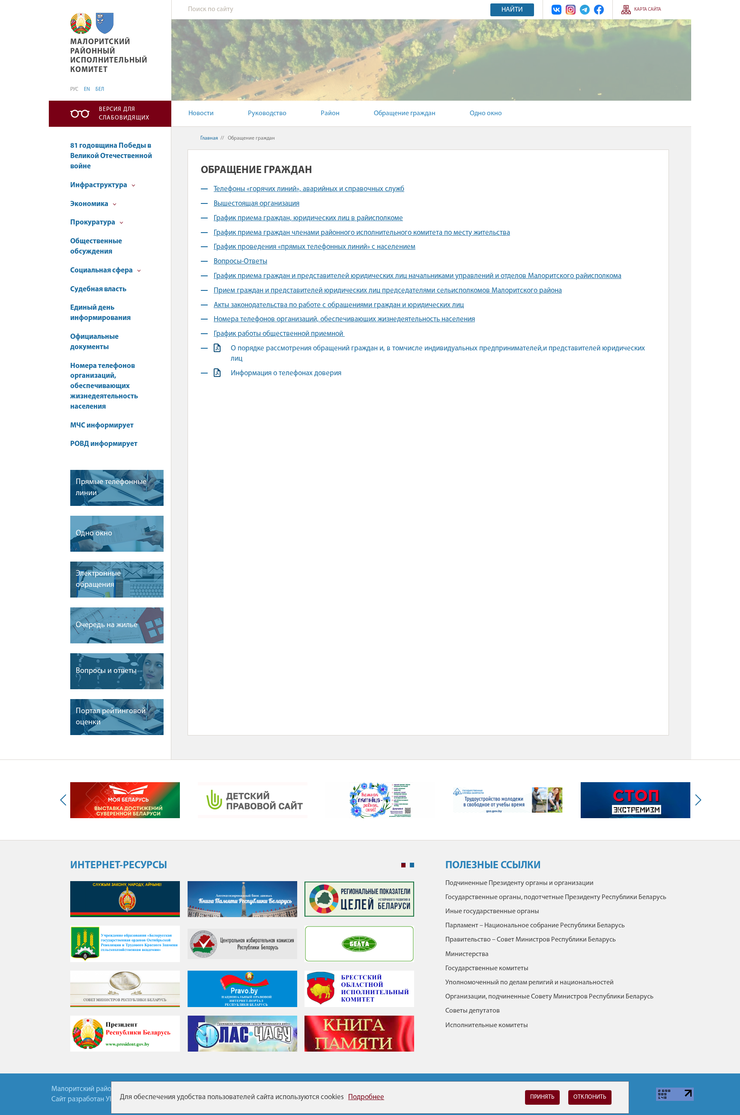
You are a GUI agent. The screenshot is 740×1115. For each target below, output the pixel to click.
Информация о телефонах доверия (286, 373)
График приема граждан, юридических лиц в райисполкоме (308, 218)
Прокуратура (93, 222)
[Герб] (81, 23)
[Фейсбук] (599, 9)
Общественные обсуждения (96, 246)
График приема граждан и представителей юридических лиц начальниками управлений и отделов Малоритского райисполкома (417, 276)
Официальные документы (94, 342)
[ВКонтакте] (556, 9)
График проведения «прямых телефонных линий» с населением (314, 247)
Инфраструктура (99, 185)
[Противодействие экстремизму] (635, 800)
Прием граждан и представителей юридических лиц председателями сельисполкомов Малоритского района (388, 290)
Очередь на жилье (106, 625)
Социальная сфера (102, 270)
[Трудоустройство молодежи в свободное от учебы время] (508, 800)
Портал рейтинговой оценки (111, 717)
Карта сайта (647, 9)
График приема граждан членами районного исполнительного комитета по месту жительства (362, 232)
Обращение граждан (405, 113)
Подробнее (366, 1097)
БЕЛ (99, 89)
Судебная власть (98, 289)
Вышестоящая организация (256, 203)
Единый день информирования (100, 313)
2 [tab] (412, 865)
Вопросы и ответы (106, 671)
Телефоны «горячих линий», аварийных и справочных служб (309, 189)
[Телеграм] (585, 9)
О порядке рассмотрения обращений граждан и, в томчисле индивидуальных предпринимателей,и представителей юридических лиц (438, 353)
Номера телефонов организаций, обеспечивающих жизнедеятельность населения (104, 386)
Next (696, 800)
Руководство (267, 113)
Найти (512, 9)
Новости (201, 113)
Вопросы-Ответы (240, 261)
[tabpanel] (242, 971)
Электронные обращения (98, 579)
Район (330, 113)
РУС (74, 89)
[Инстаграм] (571, 9)
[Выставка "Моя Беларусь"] (125, 800)
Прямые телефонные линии (111, 487)
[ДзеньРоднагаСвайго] (380, 800)
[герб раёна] (104, 23)
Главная (209, 138)
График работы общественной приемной (279, 334)
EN (87, 89)
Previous (65, 800)
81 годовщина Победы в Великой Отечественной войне (111, 156)
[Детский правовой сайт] (252, 800)
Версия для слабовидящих (124, 113)
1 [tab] (403, 865)
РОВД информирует (103, 444)
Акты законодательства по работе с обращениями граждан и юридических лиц (339, 305)
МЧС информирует (102, 425)
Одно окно (486, 113)
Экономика (90, 204)
